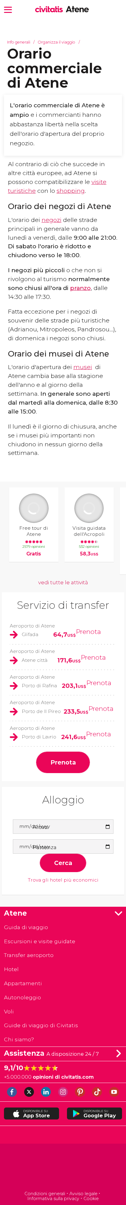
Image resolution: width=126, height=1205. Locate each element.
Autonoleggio (22, 997)
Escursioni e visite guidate (39, 941)
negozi (51, 219)
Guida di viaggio (26, 927)
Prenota (88, 631)
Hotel (11, 969)
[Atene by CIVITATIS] (50, 10)
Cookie (91, 1198)
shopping (71, 190)
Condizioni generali (44, 1193)
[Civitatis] (63, 1168)
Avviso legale (83, 1193)
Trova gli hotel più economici (63, 880)
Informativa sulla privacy (53, 1198)
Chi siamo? (19, 1039)
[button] (8, 9)
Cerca (63, 863)
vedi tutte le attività (63, 582)
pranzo (80, 288)
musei (82, 367)
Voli (9, 1011)
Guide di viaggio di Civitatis (41, 1025)
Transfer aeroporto (29, 955)
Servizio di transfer (63, 605)
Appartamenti (23, 983)
